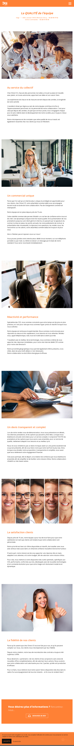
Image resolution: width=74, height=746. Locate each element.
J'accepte (6, 741)
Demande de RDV (39, 716)
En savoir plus (17, 741)
